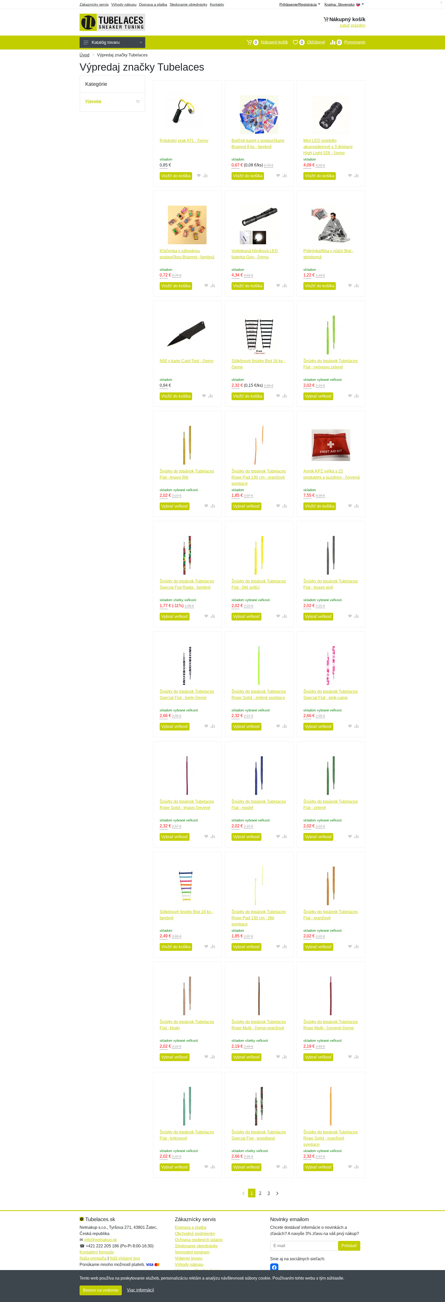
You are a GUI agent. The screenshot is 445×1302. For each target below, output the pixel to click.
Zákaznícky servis (94, 4)
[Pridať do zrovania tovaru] (205, 175)
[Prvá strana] (242, 1193)
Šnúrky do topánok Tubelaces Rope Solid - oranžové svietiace (330, 1138)
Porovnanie (351, 42)
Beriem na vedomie (100, 1290)
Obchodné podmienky (195, 1233)
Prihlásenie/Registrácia (298, 4)
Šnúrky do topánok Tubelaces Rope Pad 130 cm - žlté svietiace (259, 918)
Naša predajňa (93, 1258)
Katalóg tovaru (105, 42)
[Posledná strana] (276, 1193)
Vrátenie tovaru (188, 1258)
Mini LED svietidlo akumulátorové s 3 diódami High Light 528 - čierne (328, 146)
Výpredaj (93, 101)
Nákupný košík (271, 42)
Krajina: (339, 4)
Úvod (84, 55)
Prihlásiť (349, 1246)
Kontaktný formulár (97, 1252)
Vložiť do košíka (176, 176)
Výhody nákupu (123, 4)
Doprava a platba (153, 4)
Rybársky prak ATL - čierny (184, 140)
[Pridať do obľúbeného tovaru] (198, 175)
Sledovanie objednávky (188, 4)
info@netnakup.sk (100, 1240)
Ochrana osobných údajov (199, 1240)
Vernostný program (192, 1252)
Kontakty (217, 4)
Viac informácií (140, 1290)
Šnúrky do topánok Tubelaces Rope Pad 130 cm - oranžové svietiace (259, 477)
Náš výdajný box (125, 1258)
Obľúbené (313, 42)
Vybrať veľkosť (318, 396)
